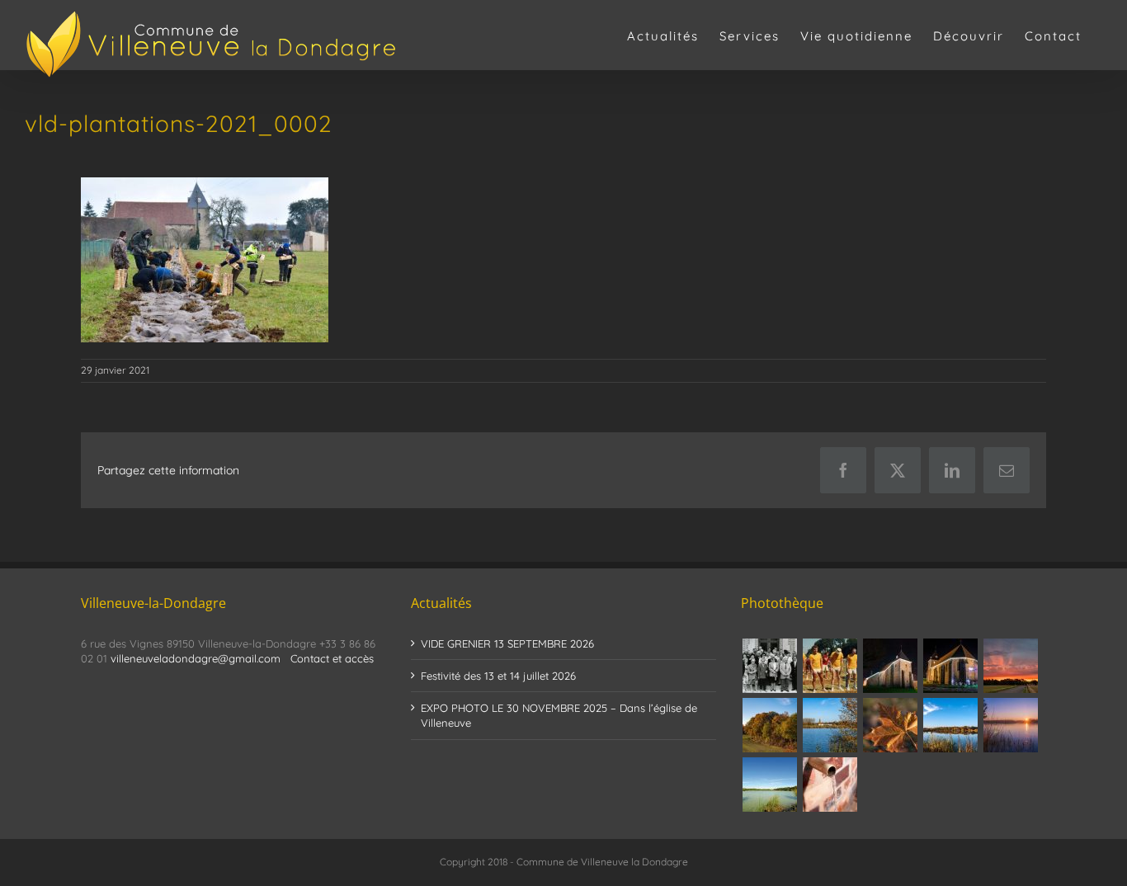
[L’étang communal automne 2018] (950, 725)
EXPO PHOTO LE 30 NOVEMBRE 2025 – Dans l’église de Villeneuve (559, 715)
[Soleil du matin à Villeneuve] (1010, 665)
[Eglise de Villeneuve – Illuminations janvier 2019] (889, 665)
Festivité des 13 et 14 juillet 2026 (498, 675)
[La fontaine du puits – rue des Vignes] (829, 784)
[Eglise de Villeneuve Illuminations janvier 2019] (950, 665)
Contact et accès (332, 658)
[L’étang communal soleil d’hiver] (1010, 725)
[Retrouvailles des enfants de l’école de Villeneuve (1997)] (769, 665)
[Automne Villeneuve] (889, 725)
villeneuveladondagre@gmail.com (196, 658)
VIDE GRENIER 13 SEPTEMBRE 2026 (507, 643)
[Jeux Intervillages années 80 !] (829, 665)
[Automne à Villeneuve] (769, 725)
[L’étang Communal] (769, 784)
